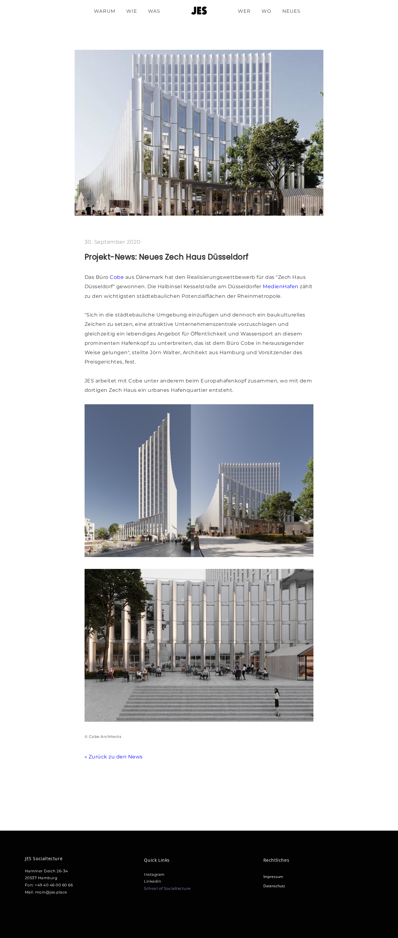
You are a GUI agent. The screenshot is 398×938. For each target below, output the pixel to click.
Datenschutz (274, 886)
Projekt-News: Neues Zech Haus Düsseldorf (167, 257)
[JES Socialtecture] (199, 11)
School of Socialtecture (167, 888)
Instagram (154, 874)
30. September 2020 (113, 242)
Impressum (273, 876)
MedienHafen (280, 286)
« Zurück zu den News (114, 757)
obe (119, 277)
